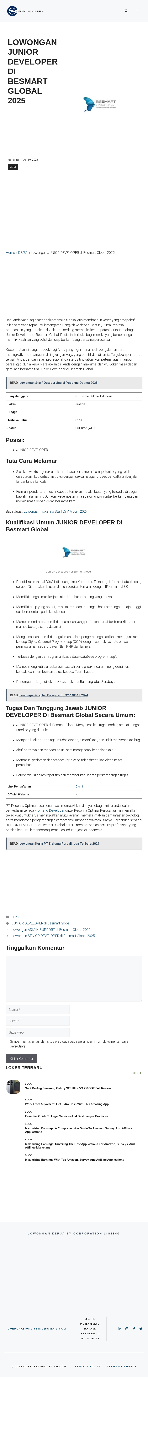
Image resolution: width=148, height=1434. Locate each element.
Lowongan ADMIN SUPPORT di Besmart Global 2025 (51, 930)
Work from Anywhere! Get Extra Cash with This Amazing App (67, 1104)
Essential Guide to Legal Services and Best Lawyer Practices (66, 1116)
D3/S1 (13, 167)
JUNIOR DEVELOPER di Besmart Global (40, 923)
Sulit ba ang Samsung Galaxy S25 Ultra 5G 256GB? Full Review (68, 1088)
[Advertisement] (33, 132)
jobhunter (13, 159)
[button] (126, 11)
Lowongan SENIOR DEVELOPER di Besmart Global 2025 (53, 936)
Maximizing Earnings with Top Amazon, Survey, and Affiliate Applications (74, 1159)
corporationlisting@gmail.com (37, 1328)
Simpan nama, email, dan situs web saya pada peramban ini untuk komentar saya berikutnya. (69, 1043)
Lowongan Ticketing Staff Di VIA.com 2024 (56, 511)
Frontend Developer (50, 810)
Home (10, 253)
